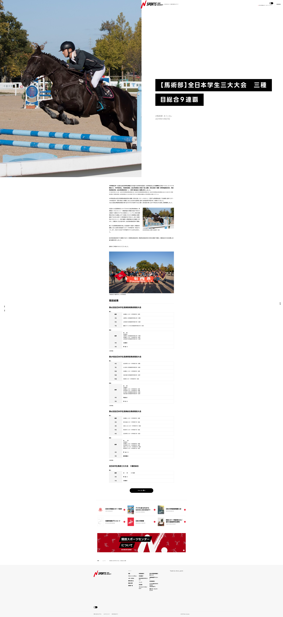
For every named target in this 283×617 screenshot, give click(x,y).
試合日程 (140, 584)
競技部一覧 (130, 585)
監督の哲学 (130, 583)
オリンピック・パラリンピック (143, 587)
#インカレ (168, 116)
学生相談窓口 (152, 581)
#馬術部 (159, 116)
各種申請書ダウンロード (153, 578)
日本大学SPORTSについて (143, 579)
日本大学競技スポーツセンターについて (265, 5)
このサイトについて (107, 614)
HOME (4, 306)
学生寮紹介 (141, 576)
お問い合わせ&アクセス (97, 614)
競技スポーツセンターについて (153, 589)
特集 (129, 573)
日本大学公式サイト (115, 614)
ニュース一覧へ (141, 490)
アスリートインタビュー (132, 576)
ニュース (104, 560)
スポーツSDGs (131, 578)
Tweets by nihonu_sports (176, 571)
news (4, 310)
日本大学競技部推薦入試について (153, 574)
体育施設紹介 (141, 573)
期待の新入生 (131, 581)
